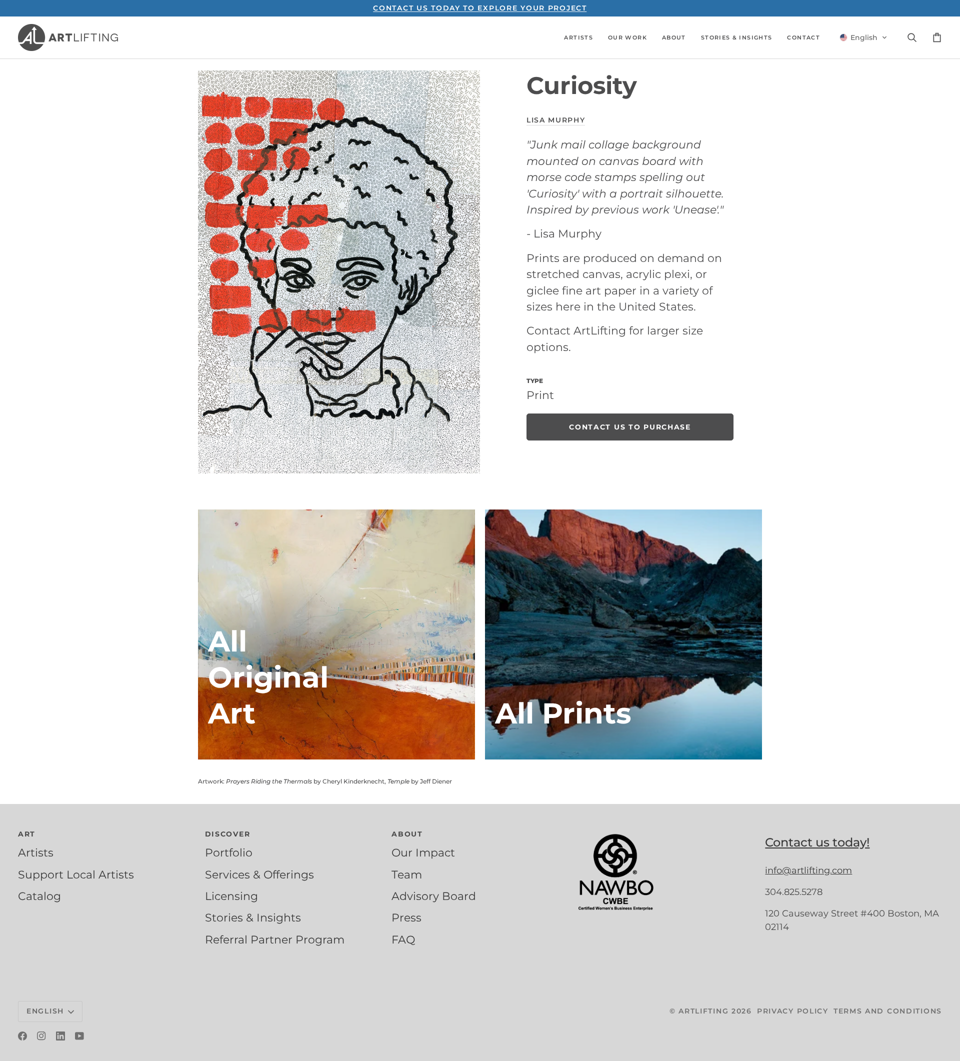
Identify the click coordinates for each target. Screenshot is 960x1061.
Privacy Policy (792, 1011)
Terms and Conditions (888, 1011)
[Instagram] (41, 1036)
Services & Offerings (259, 874)
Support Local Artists (76, 874)
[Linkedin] (60, 1036)
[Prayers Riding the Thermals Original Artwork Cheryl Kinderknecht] (336, 635)
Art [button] (27, 834)
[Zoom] (339, 272)
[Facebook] (22, 1036)
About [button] (407, 834)
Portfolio (228, 852)
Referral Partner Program (274, 939)
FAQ (403, 939)
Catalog (39, 896)
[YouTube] (79, 1036)
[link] (630, 427)
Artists (36, 852)
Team (407, 874)
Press (407, 917)
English (45, 1011)
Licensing (231, 896)
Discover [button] (227, 834)
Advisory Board (434, 896)
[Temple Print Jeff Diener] (623, 635)
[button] (578, 37)
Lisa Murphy (555, 120)
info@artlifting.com (808, 870)
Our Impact (423, 852)
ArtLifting (703, 1011)
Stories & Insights (253, 917)
